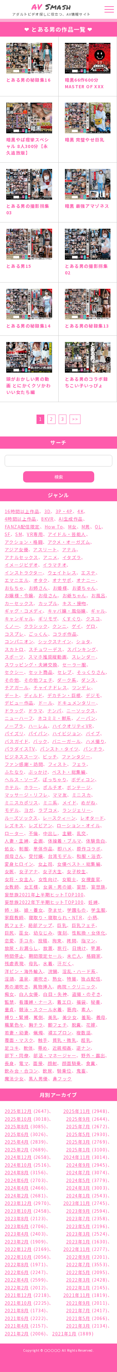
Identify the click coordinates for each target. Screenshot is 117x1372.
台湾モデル (60, 856)
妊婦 (93, 902)
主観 (67, 833)
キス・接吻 (74, 603)
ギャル (98, 611)
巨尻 (9, 933)
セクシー (14, 672)
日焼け (79, 948)
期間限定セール (45, 956)
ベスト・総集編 (69, 772)
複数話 (83, 1032)
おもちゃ (14, 588)
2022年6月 (17, 1272)
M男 (85, 526)
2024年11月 (76, 1157)
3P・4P (64, 511)
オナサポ (62, 580)
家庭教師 (14, 917)
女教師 (12, 887)
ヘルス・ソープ (21, 779)
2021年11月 (76, 1295)
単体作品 (43, 848)
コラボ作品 (65, 634)
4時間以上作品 (21, 519)
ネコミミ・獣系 (54, 718)
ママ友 (60, 795)
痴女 (9, 994)
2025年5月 (78, 1134)
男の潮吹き (16, 986)
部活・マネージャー (54, 1055)
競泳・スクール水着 (40, 1009)
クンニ (59, 626)
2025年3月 (78, 1142)
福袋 (81, 1002)
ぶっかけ (37, 772)
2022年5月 (78, 1272)
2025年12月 (18, 1111)
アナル (69, 549)
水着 (48, 963)
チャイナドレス (50, 687)
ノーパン (85, 718)
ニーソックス (80, 710)
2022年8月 (17, 1264)
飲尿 (47, 1071)
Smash (51, 7)
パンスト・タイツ (59, 749)
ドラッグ (14, 710)
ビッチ (50, 756)
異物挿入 (42, 986)
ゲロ (91, 626)
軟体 (28, 1048)
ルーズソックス (21, 818)
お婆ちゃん (84, 588)
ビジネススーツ (21, 756)
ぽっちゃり (54, 779)
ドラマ (35, 710)
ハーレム (38, 726)
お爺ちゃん (74, 595)
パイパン (38, 733)
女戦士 (69, 879)
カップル (48, 603)
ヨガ (29, 810)
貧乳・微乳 (64, 1040)
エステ (88, 572)
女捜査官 (90, 879)
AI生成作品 (71, 519)
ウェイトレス (62, 572)
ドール (45, 703)
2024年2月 (17, 1195)
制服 (24, 848)
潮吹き (40, 979)
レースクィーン (59, 818)
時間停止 (14, 956)
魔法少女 (14, 1078)
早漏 (95, 948)
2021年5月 (78, 1318)
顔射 (52, 1063)
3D (47, 511)
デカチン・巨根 (64, 695)
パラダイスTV (20, 749)
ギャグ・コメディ (24, 611)
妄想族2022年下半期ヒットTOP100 (44, 902)
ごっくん (38, 634)
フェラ (79, 764)
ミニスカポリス (21, 802)
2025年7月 (78, 1126)
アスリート (45, 549)
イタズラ (71, 557)
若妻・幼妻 (17, 1032)
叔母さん (14, 856)
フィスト (57, 764)
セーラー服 (74, 664)
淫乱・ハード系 (79, 971)
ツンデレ (81, 687)
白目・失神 (55, 994)
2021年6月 (17, 1318)
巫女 (24, 933)
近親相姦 (62, 1048)
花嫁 (91, 1025)
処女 (9, 848)
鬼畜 (81, 1071)
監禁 (9, 1002)
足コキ (12, 1048)
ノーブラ (14, 726)
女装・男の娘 (57, 887)
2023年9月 (78, 1211)
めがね (88, 802)
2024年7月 (78, 1172)
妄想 (81, 887)
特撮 (71, 979)
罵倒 (38, 1017)
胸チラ (36, 1025)
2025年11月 (76, 1111)
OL (98, 526)
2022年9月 (78, 1257)
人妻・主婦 (17, 841)
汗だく (64, 963)
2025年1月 (78, 1149)
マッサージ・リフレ (26, 795)
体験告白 (95, 841)
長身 (9, 1063)
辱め (43, 1048)
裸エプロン (60, 1032)
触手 (43, 1040)
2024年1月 (78, 1195)
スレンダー (84, 657)
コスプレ (14, 634)
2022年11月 (76, 1249)
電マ (23, 1063)
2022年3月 (78, 1280)
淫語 (9, 979)
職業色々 (14, 1025)
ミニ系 (50, 802)
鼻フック (62, 1078)
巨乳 (62, 925)
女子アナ (28, 871)
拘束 (57, 940)
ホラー (31, 787)
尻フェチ (14, 925)
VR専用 (35, 534)
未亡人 (74, 956)
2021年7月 (78, 1310)
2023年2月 (17, 1241)
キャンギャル (19, 618)
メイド (69, 802)
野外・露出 (93, 1055)
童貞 (9, 1009)
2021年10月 (18, 1303)
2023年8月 (17, 1218)
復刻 (62, 933)
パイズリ (14, 733)
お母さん (48, 595)
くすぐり (71, 618)
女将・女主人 (19, 879)
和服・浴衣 (89, 856)
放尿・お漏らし (21, 948)
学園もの (76, 910)
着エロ (64, 1002)
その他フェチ (38, 680)
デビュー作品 (19, 703)
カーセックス (19, 603)
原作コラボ (89, 848)
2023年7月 (78, 1218)
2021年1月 (64, 1333)
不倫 (33, 833)
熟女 (57, 979)
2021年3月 (78, 1326)
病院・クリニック (76, 986)
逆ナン (83, 1048)
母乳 (33, 963)
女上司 (45, 864)
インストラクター (24, 572)
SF (8, 534)
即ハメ (64, 848)
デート (12, 695)
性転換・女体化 (89, 933)
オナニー (86, 580)
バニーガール (66, 741)
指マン (88, 940)
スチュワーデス (45, 649)
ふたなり (14, 772)
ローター (14, 833)
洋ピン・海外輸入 (24, 971)
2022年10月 (18, 1257)
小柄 (92, 917)
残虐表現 (14, 963)
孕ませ (55, 910)
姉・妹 (12, 910)
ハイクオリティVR (72, 726)
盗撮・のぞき (86, 994)
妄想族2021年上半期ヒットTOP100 (44, 894)
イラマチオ (54, 565)
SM (18, 534)
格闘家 (93, 956)
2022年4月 (17, 1280)
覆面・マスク (19, 1040)
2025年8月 (17, 1126)
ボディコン (83, 779)
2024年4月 (17, 1188)
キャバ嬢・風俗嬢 (67, 611)
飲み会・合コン (21, 1071)
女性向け (47, 879)
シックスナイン (54, 641)
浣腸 (53, 971)
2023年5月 (78, 1226)
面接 (38, 1063)
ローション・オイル (78, 825)
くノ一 (12, 626)
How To (54, 526)
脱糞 (76, 1025)
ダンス (88, 680)
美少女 (69, 1017)
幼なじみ (43, 933)
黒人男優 (38, 1078)
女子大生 (52, 871)
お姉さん (38, 588)
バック (40, 741)
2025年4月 (17, 1142)
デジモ (93, 695)
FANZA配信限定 (22, 526)
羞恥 (86, 1017)
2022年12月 (18, 1249)
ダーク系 (66, 680)
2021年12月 (18, 1295)
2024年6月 (17, 1180)
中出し (50, 833)
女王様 (31, 887)
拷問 (71, 940)
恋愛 (9, 940)
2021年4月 (17, 1326)
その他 (12, 680)
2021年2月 (17, 1333)
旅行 (62, 948)
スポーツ (14, 657)
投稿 (43, 940)
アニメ (50, 557)
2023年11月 (76, 1203)
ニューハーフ (19, 718)
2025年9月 (78, 1119)
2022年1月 (78, 1287)
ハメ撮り (95, 741)
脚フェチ (57, 1025)
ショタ (83, 641)
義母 (101, 1017)
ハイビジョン (66, 733)
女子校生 (76, 871)
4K (80, 511)
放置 (48, 948)
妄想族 (98, 887)
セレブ (64, 672)
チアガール (17, 687)
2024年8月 (17, 1172)
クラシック (36, 626)
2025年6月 (17, 1134)
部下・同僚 (17, 1055)
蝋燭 (38, 1032)
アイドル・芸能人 (67, 534)
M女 (72, 526)
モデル (12, 810)
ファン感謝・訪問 (24, 764)
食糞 (91, 1063)
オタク (40, 580)
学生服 (98, 910)
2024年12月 (18, 1157)
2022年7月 (78, 1264)
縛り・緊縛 (17, 1017)
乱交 (81, 833)
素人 (86, 1009)
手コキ (26, 940)
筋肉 (72, 1009)
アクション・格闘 (24, 542)
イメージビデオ (21, 565)
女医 (9, 871)
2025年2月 (17, 1149)
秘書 (95, 1002)
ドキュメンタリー (76, 703)
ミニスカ (81, 795)
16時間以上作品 (22, 511)
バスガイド (16, 741)
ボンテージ (79, 787)
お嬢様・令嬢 (19, 595)
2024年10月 (18, 1165)
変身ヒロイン (19, 864)
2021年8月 (17, 1310)
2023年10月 (18, 1211)
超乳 (86, 1040)
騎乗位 (64, 1071)
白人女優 (28, 994)
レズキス (14, 825)
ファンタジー (76, 756)
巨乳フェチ (83, 925)
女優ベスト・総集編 (78, 864)
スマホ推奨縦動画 (47, 657)
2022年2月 (17, 1287)
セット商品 (41, 672)
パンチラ (93, 749)
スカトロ (14, 649)
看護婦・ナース (35, 1002)
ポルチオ (52, 787)
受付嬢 (36, 856)
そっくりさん (91, 672)
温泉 (24, 979)
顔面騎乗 (71, 1063)
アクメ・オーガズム (69, 542)
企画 (38, 841)
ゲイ (76, 626)
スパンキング (81, 649)
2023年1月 (78, 1241)
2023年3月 (78, 1234)
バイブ (93, 733)
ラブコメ (48, 810)
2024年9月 (78, 1165)
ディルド (33, 695)
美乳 (53, 1017)
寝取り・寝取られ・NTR (56, 917)
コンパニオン (19, 641)
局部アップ (40, 925)
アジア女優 (16, 549)
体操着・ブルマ (64, 841)
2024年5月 (78, 1180)
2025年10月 (18, 1119)
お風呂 (98, 595)
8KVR (47, 519)
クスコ (93, 618)
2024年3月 (78, 1188)
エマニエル (17, 580)
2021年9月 (78, 1303)
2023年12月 (18, 1203)
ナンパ (54, 710)
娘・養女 (33, 910)
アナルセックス (21, 557)
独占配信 (90, 979)
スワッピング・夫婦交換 (31, 664)
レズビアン (40, 825)
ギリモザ (47, 618)
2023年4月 (17, 1234)
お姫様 (60, 588)
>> (75, 419)
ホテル (12, 787)
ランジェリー (76, 810)
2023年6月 (17, 1226)
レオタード (92, 818)
